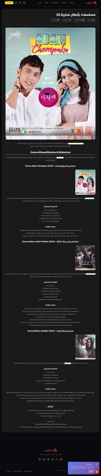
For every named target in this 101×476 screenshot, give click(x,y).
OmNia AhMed (60, 470)
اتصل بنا (9, 471)
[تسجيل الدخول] (16, 2)
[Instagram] (52, 459)
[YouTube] (48, 459)
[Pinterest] (40, 459)
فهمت (91, 471)
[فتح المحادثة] (97, 472)
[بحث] (24, 2)
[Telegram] (44, 459)
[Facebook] (61, 459)
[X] (57, 459)
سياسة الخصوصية (28, 471)
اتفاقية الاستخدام (17, 471)
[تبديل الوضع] (20, 2)
